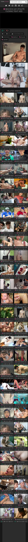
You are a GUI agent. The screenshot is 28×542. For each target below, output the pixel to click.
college (22, 37)
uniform (5, 39)
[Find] (26, 2)
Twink (5, 1)
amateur (15, 37)
